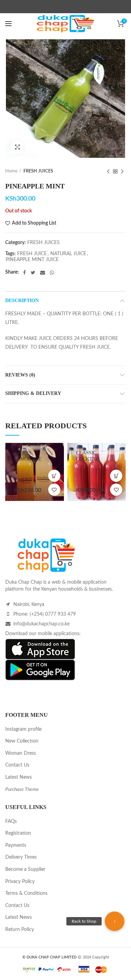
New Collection (21, 741)
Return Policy (19, 929)
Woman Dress (20, 753)
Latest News (18, 777)
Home (11, 171)
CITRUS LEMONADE (28, 456)
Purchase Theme (22, 789)
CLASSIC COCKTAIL (88, 456)
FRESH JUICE (32, 253)
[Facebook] (24, 272)
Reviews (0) (20, 375)
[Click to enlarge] (17, 147)
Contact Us (17, 765)
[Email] (43, 272)
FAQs (11, 821)
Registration (18, 833)
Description (22, 300)
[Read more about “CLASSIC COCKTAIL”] (116, 476)
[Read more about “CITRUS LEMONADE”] (54, 476)
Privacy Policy (20, 881)
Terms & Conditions (26, 893)
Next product (122, 171)
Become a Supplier (25, 869)
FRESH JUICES (38, 171)
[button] (114, 921)
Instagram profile (23, 729)
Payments (15, 845)
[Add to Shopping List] (54, 490)
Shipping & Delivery (33, 393)
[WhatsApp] (52, 272)
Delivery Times (21, 857)
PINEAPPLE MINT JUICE (32, 259)
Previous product (108, 171)
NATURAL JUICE (68, 253)
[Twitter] (33, 272)
